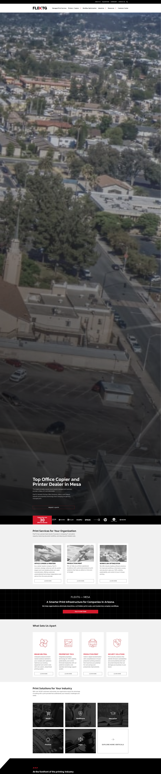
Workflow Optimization (89, 8)
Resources (111, 8)
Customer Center (123, 8)
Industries (101, 8)
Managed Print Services (59, 8)
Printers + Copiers (73, 8)
